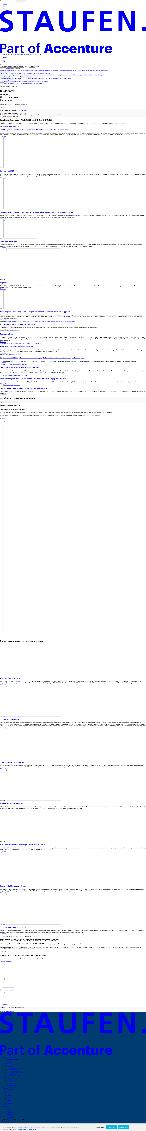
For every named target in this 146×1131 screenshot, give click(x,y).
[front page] (73, 52)
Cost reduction (4, 73)
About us (6, 83)
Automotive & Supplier (10, 75)
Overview (2, 78)
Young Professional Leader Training (35, 78)
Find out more (23, 110)
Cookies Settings (100, 1127)
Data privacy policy (8, 1122)
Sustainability (104, 70)
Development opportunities (7, 990)
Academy (17, 54)
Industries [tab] (15, 402)
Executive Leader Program (64, 78)
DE (4, 6)
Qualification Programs (25, 76)
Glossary (18, 81)
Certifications (38, 83)
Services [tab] (9, 402)
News (22, 81)
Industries (11, 54)
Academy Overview (9, 76)
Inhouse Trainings (5, 80)
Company (34, 54)
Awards (26, 83)
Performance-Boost (35, 73)
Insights (23, 54)
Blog (11, 81)
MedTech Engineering (55, 75)
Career (5, 4)
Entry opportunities (5, 1004)
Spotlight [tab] (3, 402)
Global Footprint (25, 73)
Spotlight (3, 71)
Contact (39, 54)
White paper (44, 81)
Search (18, 1)
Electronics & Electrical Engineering (71, 75)
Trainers (21, 80)
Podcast (31, 81)
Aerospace (19, 75)
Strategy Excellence (46, 73)
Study (39, 81)
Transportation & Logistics (97, 75)
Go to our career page (6, 961)
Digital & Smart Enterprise (39, 70)
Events (14, 83)
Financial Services (44, 75)
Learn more (3, 107)
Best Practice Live (14, 80)
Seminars (17, 76)
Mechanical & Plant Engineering (30, 75)
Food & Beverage (85, 75)
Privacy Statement (33, 1129)
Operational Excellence (6, 70)
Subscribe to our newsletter (7, 1011)
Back (2, 68)
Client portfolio (20, 83)
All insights (7, 81)
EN (4, 8)
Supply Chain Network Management (22, 70)
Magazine (28, 54)
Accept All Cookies (123, 1127)
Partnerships (31, 83)
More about (3, 418)
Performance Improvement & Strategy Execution (88, 70)
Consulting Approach (9, 68)
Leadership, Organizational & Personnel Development (60, 70)
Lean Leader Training (51, 78)
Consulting (5, 54)
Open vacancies (4, 976)
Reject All (111, 1127)
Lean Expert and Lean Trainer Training (15, 78)
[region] (73, 1127)
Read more (3, 136)
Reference (35, 81)
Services (18, 68)
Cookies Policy (22, 1129)
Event (14, 81)
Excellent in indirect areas (14, 73)
